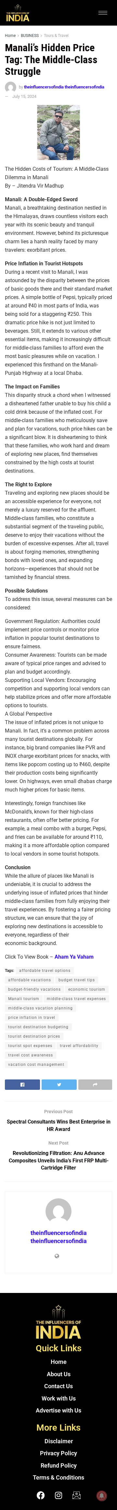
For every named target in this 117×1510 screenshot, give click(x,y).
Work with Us (59, 1398)
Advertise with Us (58, 1410)
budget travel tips (76, 980)
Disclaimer (59, 1441)
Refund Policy (59, 1465)
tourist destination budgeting (38, 1027)
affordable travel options (45, 970)
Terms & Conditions (58, 1477)
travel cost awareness (30, 1055)
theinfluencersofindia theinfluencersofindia (64, 87)
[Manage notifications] (102, 1496)
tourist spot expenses (30, 1045)
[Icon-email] (76, 1495)
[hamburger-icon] (103, 12)
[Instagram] (58, 1495)
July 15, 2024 (24, 96)
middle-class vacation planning (40, 1008)
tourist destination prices (34, 1036)
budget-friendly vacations (34, 989)
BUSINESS (30, 35)
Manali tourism (23, 999)
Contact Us (58, 1386)
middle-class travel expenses (76, 999)
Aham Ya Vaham (74, 957)
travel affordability (79, 1045)
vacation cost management (36, 1064)
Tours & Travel (56, 35)
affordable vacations (29, 980)
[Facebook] (40, 1495)
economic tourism (86, 989)
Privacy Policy (58, 1453)
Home (10, 35)
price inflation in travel (31, 1017)
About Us (59, 1374)
